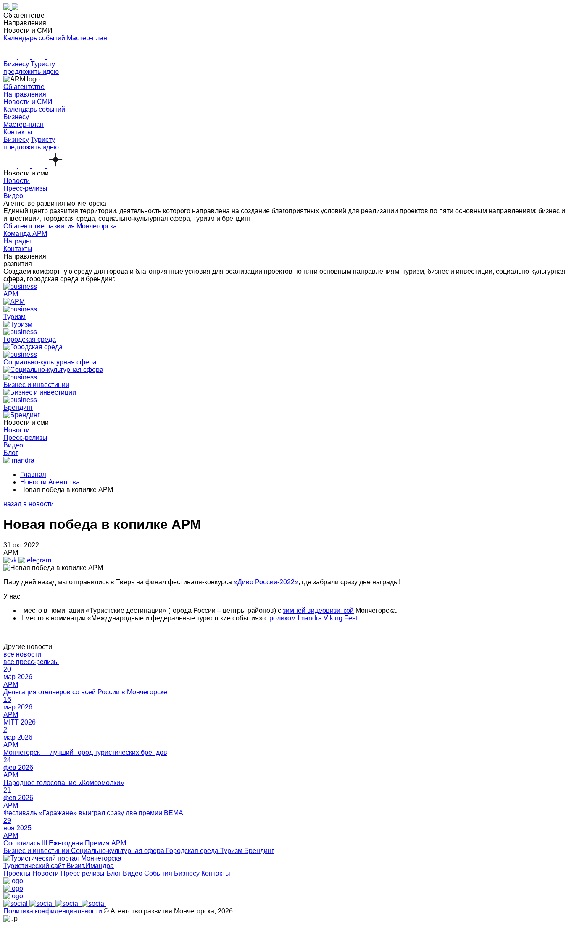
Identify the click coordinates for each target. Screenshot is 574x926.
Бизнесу (16, 64)
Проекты (17, 873)
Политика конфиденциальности (52, 911)
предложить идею (31, 71)
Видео (132, 873)
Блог (113, 873)
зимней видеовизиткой (318, 610)
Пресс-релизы (83, 873)
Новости (45, 873)
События (158, 873)
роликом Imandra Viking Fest (313, 618)
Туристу (43, 64)
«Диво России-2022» (266, 582)
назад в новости (28, 503)
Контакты (215, 873)
